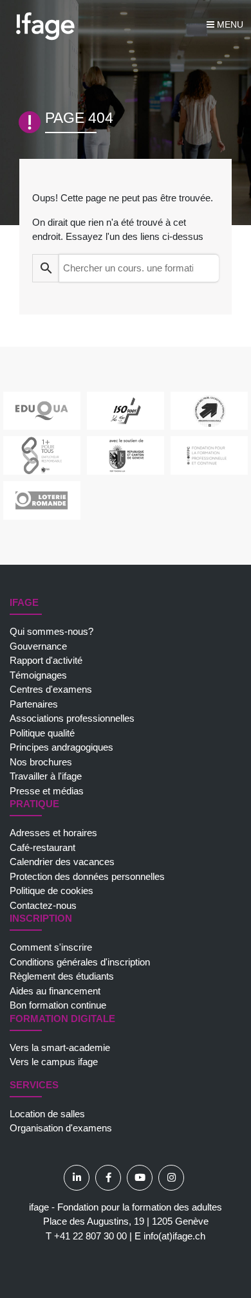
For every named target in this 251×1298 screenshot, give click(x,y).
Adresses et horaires (53, 832)
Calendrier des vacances (62, 861)
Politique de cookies (51, 890)
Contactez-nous (43, 905)
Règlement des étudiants (62, 976)
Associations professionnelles (72, 718)
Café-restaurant (42, 847)
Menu (228, 24)
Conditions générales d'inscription (80, 961)
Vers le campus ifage (54, 1061)
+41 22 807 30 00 (90, 1235)
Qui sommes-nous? (51, 631)
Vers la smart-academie (60, 1047)
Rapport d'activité (46, 660)
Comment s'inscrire (51, 947)
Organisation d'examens (61, 1127)
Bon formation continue (58, 1005)
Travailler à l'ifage (46, 776)
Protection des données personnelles (87, 876)
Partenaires (34, 704)
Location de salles (47, 1113)
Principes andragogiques (61, 747)
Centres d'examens (51, 689)
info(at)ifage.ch (174, 1235)
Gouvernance (38, 646)
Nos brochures (41, 761)
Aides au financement (55, 990)
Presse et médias (47, 790)
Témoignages (38, 675)
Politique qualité (42, 732)
